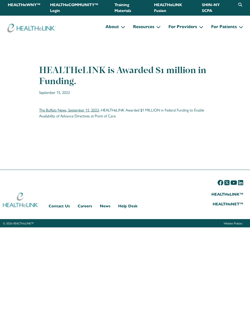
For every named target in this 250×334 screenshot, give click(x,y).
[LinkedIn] (240, 182)
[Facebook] (220, 182)
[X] (226, 182)
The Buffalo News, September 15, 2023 (69, 110)
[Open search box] (240, 4)
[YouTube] (233, 182)
